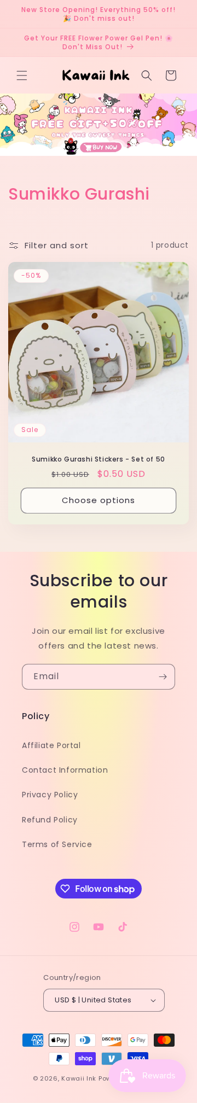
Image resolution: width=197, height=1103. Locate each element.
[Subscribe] (162, 677)
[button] (22, 75)
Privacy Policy (50, 794)
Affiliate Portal (51, 745)
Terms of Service (57, 844)
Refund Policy (50, 819)
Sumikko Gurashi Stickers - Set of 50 (98, 459)
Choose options (98, 500)
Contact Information (65, 769)
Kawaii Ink (78, 1078)
